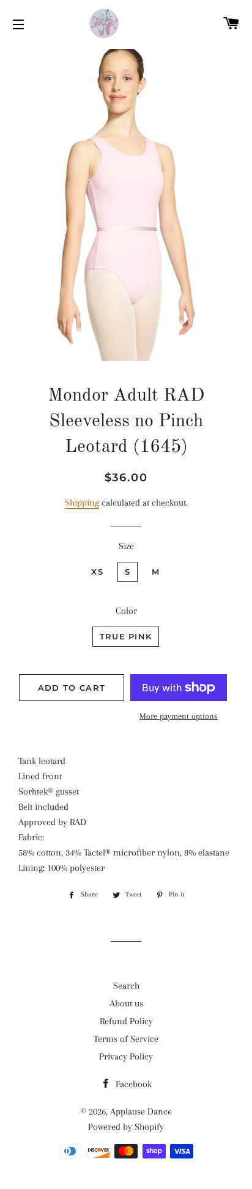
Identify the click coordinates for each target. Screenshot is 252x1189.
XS (97, 571)
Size (126, 545)
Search (126, 985)
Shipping (82, 502)
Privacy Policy (126, 1056)
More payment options (178, 716)
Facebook (132, 1083)
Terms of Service (126, 1038)
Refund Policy (126, 1021)
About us (126, 1003)
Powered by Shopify (126, 1126)
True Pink (126, 636)
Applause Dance (141, 1111)
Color (126, 610)
